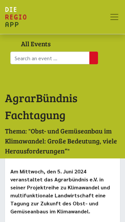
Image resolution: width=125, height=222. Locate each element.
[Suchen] (93, 58)
